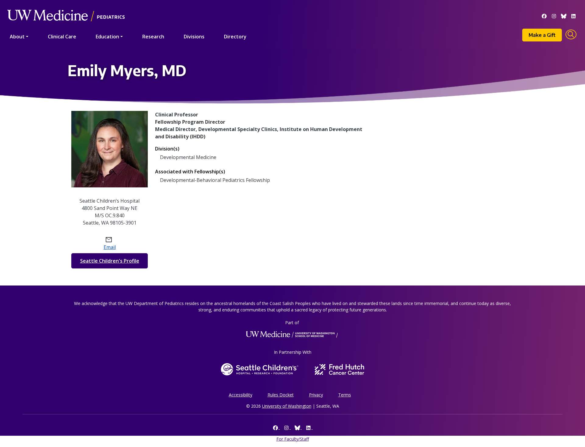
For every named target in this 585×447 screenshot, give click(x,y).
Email (110, 247)
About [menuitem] (17, 36)
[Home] (66, 6)
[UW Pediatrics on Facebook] (544, 15)
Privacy (316, 395)
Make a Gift (542, 35)
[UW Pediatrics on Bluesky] (564, 15)
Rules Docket (281, 395)
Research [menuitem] (153, 36)
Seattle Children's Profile (109, 260)
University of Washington (286, 406)
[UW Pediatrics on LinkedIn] (573, 15)
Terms (344, 395)
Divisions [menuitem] (194, 36)
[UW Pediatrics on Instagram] (554, 15)
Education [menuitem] (107, 36)
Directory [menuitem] (235, 36)
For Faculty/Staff (292, 439)
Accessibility (240, 395)
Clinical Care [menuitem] (62, 36)
